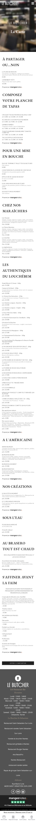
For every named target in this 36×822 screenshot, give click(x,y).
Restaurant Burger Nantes (18, 749)
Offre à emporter (18, 663)
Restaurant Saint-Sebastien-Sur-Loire (18, 723)
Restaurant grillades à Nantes (18, 744)
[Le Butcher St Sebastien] (18, 798)
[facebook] (13, 793)
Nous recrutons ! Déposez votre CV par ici (18, 812)
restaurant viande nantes (18, 765)
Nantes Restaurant (18, 760)
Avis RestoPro (18, 754)
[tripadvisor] (18, 793)
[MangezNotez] (23, 793)
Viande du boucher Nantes (18, 739)
